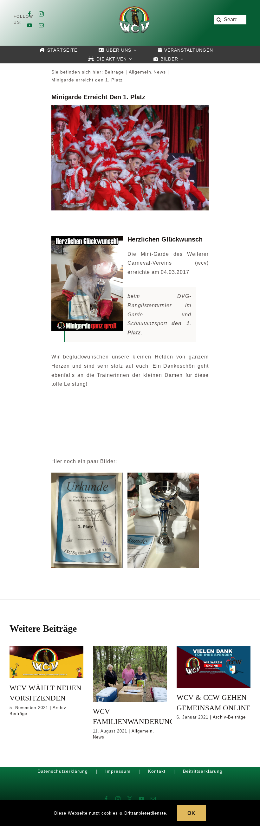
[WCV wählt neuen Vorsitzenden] (46, 662)
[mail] (41, 25)
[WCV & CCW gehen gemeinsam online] (213, 667)
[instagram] (41, 13)
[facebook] (29, 13)
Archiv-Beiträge (229, 717)
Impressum (118, 771)
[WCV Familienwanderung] (130, 674)
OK (191, 813)
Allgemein (142, 731)
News (98, 737)
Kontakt (157, 771)
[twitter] (130, 798)
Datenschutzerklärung (62, 771)
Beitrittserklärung (203, 771)
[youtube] (29, 25)
